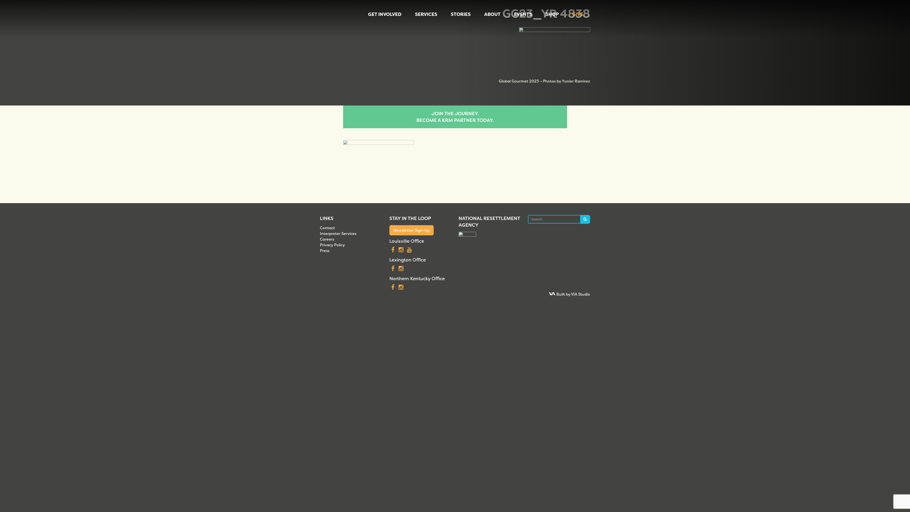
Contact (327, 227)
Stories (461, 14)
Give (577, 14)
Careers (327, 239)
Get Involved (384, 14)
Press (324, 250)
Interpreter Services (338, 233)
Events (523, 14)
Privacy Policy (332, 244)
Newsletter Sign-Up (411, 230)
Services (426, 14)
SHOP (552, 14)
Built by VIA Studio (572, 294)
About (492, 14)
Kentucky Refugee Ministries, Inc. (330, 19)
